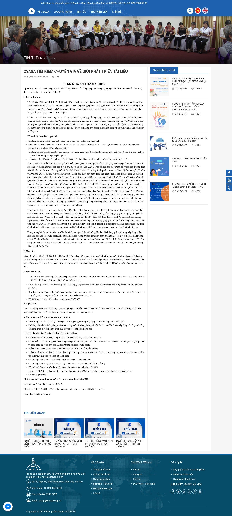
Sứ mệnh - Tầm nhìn (103, 483)
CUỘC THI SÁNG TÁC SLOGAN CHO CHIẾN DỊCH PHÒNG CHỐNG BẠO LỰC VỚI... (188, 106)
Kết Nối (136, 478)
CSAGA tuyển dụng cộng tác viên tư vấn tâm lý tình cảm (190, 139)
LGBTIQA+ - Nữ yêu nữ (144, 483)
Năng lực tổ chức (101, 478)
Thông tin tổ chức (101, 469)
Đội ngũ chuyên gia (102, 488)
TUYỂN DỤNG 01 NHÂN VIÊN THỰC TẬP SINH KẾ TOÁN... (37, 443)
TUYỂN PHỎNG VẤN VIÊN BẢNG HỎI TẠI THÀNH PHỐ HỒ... (99, 443)
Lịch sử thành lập (101, 474)
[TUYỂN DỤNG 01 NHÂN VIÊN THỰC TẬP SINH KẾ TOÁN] (38, 433)
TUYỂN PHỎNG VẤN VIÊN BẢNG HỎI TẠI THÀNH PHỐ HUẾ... (68, 443)
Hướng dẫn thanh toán (184, 478)
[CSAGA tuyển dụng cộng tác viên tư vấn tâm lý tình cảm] (159, 143)
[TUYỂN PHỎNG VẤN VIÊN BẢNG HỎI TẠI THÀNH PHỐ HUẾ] (69, 433)
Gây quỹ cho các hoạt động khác (189, 469)
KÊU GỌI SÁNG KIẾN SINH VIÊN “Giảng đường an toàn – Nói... (189, 185)
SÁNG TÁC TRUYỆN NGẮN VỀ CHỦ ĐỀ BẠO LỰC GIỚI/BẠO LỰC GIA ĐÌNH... (189, 81)
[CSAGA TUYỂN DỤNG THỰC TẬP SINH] (159, 166)
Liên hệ (96, 493)
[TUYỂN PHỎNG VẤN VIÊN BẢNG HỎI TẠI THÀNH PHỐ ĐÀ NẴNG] (130, 433)
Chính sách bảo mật (183, 474)
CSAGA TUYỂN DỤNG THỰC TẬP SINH (189, 160)
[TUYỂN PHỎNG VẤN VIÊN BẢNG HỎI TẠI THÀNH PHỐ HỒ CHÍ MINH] (99, 433)
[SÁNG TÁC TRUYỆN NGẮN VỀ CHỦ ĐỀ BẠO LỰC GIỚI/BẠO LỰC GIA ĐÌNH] (159, 86)
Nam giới (137, 474)
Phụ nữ (136, 469)
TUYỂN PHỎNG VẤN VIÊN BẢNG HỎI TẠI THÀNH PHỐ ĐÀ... (129, 443)
